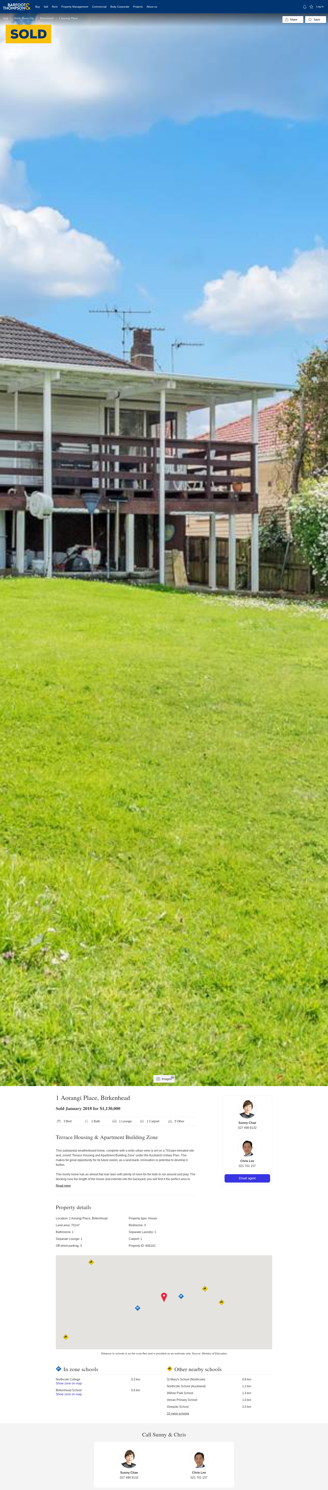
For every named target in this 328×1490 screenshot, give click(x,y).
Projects (138, 6)
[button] (164, 1297)
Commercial (99, 6)
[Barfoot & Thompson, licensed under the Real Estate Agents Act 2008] (16, 4)
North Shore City (24, 18)
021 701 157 (247, 1166)
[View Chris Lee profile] (247, 1147)
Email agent (247, 1178)
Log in (320, 6)
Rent (55, 6)
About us (152, 6)
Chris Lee (247, 1161)
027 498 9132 (247, 1127)
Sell (46, 6)
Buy (37, 6)
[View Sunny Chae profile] (247, 1109)
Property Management (74, 6)
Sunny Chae (247, 1122)
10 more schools (178, 1413)
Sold (5, 18)
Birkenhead (47, 18)
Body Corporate (119, 6)
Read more (63, 1185)
